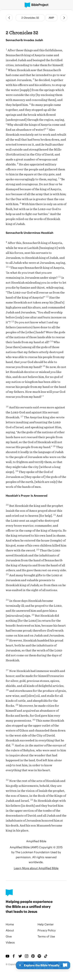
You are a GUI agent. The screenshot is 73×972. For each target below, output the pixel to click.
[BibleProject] (36, 5)
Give (9, 936)
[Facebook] (14, 956)
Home (10, 924)
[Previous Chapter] (9, 17)
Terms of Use (46, 936)
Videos (10, 942)
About (10, 930)
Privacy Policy (47, 930)
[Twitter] (20, 956)
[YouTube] (7, 956)
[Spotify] (39, 956)
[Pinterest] (33, 956)
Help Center (46, 924)
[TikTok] (45, 956)
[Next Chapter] (63, 17)
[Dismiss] (19, 965)
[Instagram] (26, 956)
